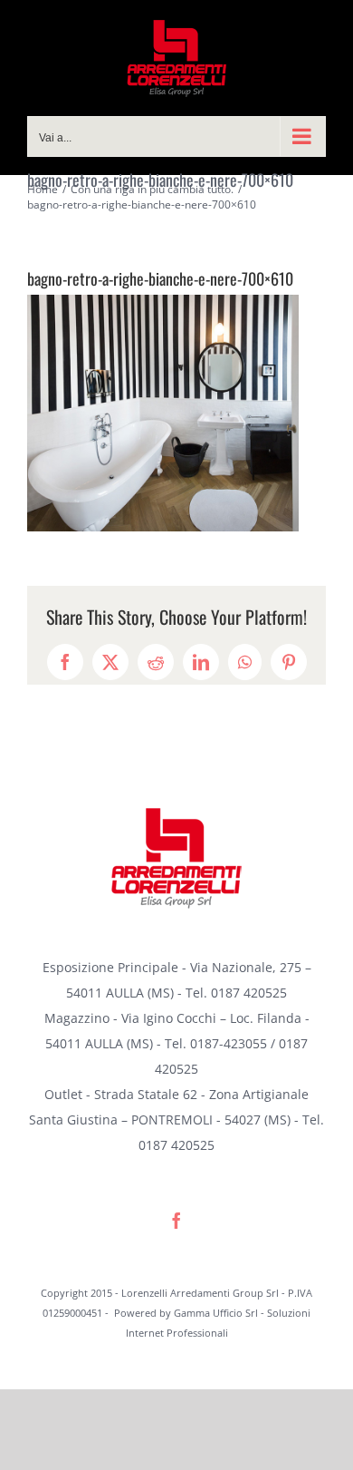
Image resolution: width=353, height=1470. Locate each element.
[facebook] (176, 1220)
